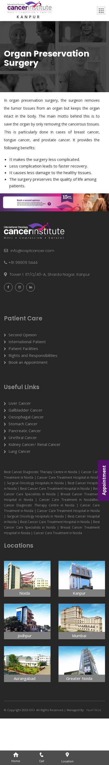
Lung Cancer (19, 451)
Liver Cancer (19, 403)
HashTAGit (93, 710)
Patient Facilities (23, 348)
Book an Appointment (28, 362)
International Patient (27, 341)
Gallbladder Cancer (25, 410)
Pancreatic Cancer (24, 430)
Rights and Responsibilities (32, 355)
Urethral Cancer (22, 437)
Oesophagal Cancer (26, 416)
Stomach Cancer (23, 423)
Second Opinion (22, 334)
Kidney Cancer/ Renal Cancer (34, 444)
